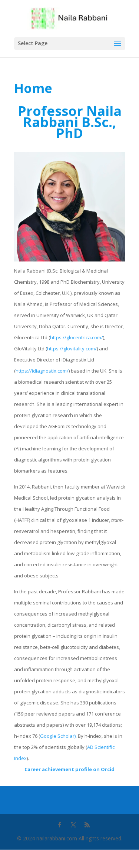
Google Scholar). (58, 736)
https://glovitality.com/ (72, 348)
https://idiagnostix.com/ (42, 370)
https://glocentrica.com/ (76, 337)
